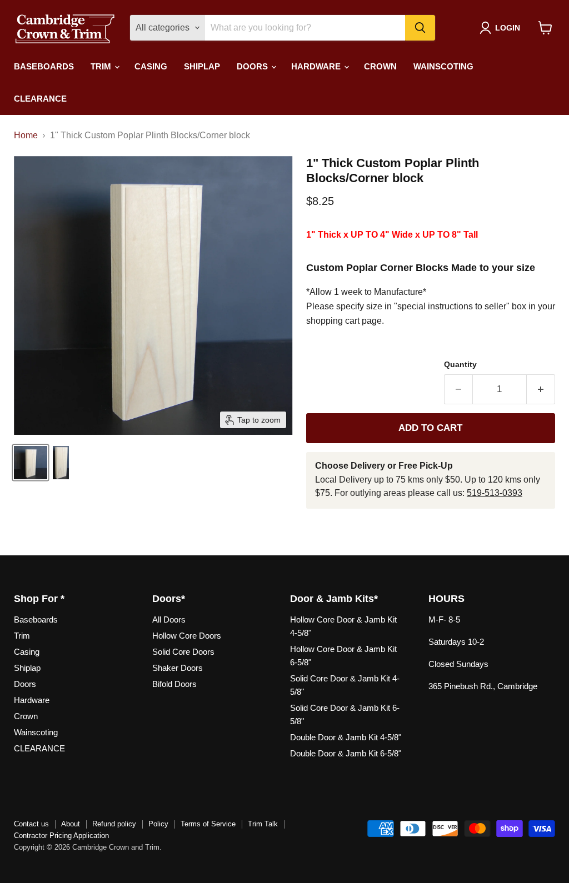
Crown (380, 66)
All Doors (169, 619)
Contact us (31, 824)
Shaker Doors (177, 668)
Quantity (460, 364)
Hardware (317, 66)
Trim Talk (263, 824)
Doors (253, 66)
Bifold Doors (174, 684)
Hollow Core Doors (186, 635)
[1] (30, 462)
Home (26, 135)
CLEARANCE (40, 98)
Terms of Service (208, 824)
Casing (150, 66)
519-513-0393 (494, 493)
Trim (102, 66)
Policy (158, 824)
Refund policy (114, 824)
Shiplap (202, 66)
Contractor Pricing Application (61, 835)
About (70, 824)
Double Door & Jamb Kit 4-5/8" (345, 737)
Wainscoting (443, 66)
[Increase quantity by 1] (541, 389)
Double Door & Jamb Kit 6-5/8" (345, 753)
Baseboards (44, 66)
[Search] (420, 28)
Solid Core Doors (183, 651)
